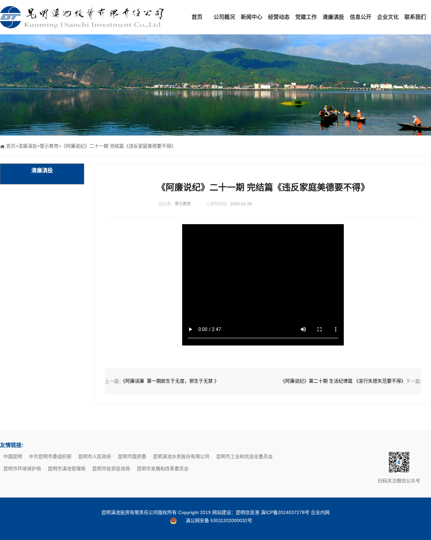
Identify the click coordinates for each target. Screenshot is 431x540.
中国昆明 (12, 456)
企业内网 (320, 512)
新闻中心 (251, 17)
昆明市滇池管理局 (67, 468)
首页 (197, 17)
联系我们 (415, 17)
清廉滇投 (333, 17)
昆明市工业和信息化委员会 (244, 456)
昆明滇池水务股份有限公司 (181, 456)
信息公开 (360, 17)
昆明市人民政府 (94, 456)
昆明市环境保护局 (22, 468)
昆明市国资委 (132, 456)
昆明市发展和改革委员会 (163, 468)
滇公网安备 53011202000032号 (219, 520)
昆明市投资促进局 (111, 468)
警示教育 (49, 146)
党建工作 (306, 17)
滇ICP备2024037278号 (285, 512)
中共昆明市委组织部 (50, 456)
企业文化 (388, 17)
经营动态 (279, 17)
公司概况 (224, 17)
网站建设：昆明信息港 (235, 512)
